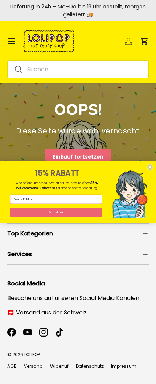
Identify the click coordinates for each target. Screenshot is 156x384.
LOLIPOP (32, 354)
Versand (33, 366)
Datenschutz (90, 366)
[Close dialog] (150, 167)
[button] (144, 41)
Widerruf (59, 366)
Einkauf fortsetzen (78, 156)
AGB (12, 366)
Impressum (123, 366)
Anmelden (56, 212)
